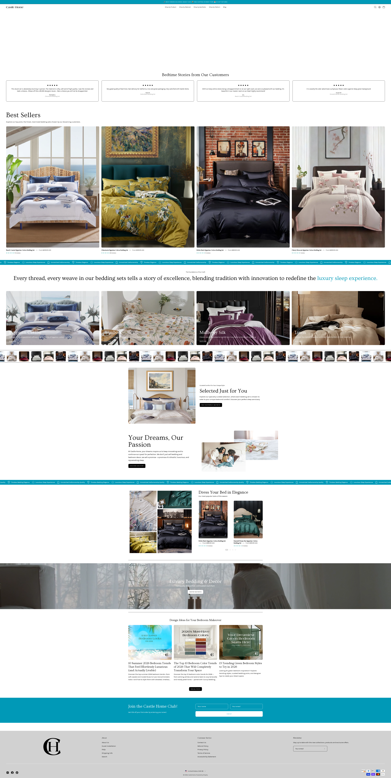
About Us (105, 742)
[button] (200, 7)
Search (104, 757)
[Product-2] (173, 496)
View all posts (195, 689)
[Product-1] (173, 528)
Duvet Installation (109, 746)
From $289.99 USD (332, 250)
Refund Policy (203, 746)
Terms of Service (204, 753)
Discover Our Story (137, 466)
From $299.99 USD (45, 250)
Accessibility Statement (207, 757)
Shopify (205, 775)
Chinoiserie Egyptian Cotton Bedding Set (114, 250)
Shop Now (12, 341)
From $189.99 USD (234, 250)
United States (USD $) (195, 771)
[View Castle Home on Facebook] (12, 772)
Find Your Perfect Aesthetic (210, 405)
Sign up (229, 714)
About (104, 738)
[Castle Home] (14, 7)
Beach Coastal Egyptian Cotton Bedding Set (20, 250)
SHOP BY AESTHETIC (195, 592)
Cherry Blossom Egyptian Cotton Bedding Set (306, 250)
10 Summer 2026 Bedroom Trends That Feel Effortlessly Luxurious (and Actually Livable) (149, 667)
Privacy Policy (203, 749)
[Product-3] (141, 512)
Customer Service (204, 738)
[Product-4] (141, 541)
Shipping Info (107, 753)
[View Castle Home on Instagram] (7, 772)
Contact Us (202, 742)
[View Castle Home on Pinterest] (17, 772)
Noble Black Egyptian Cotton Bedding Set (210, 250)
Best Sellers (23, 115)
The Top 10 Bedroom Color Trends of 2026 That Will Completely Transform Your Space (195, 667)
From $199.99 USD (138, 250)
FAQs (104, 749)
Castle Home (192, 775)
